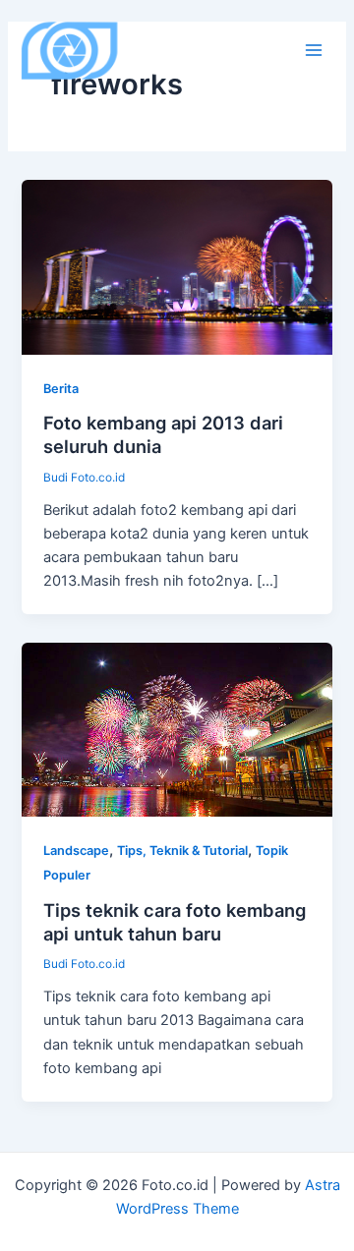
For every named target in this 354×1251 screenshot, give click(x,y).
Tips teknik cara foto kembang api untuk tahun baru (174, 921)
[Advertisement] (177, 288)
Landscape (76, 850)
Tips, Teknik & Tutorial (182, 850)
